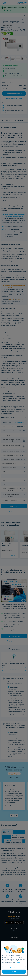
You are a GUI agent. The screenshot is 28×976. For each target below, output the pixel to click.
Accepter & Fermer (14, 972)
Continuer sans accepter (8, 943)
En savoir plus (14, 967)
